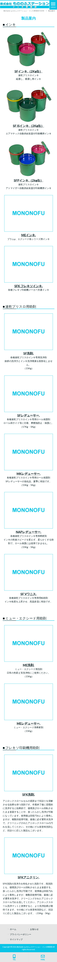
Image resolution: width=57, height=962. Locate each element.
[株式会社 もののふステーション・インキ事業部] (24, 4)
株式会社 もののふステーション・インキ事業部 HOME (23, 11)
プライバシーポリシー (20, 934)
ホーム (13, 929)
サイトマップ (16, 939)
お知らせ (34, 929)
